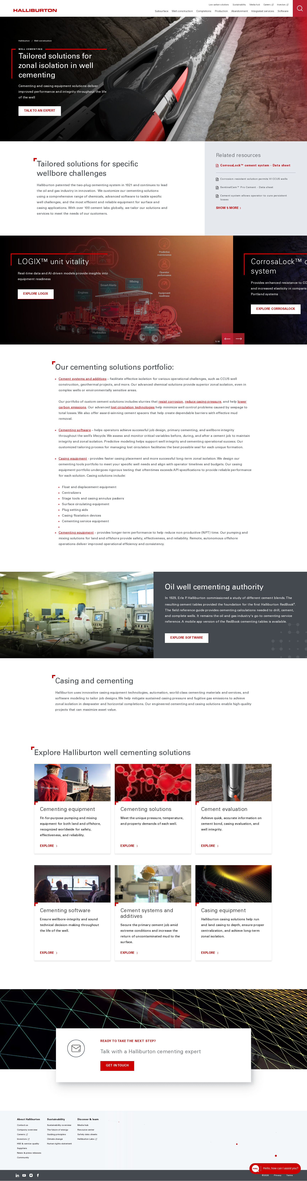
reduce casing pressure (203, 402)
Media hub (255, 5)
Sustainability (239, 5)
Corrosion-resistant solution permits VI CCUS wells (254, 179)
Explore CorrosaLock (275, 309)
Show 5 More (227, 208)
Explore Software (186, 638)
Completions (203, 11)
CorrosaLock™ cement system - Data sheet (255, 165)
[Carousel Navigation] (233, 338)
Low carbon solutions (219, 5)
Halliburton (24, 41)
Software (283, 11)
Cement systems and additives (82, 379)
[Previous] (227, 338)
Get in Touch (117, 1065)
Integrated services (262, 11)
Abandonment (239, 11)
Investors (281, 5)
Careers (267, 5)
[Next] (238, 338)
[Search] (300, 8)
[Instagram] (31, 1175)
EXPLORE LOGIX (35, 294)
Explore (47, 846)
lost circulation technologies (133, 407)
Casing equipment (73, 459)
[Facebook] (38, 1175)
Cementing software (75, 430)
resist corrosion (170, 402)
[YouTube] (24, 1175)
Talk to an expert (39, 110)
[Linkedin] (17, 1175)
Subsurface (161, 11)
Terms (289, 1175)
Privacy (278, 1175)
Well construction (182, 11)
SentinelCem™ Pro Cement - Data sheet (246, 187)
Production (221, 11)
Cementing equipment (76, 533)
